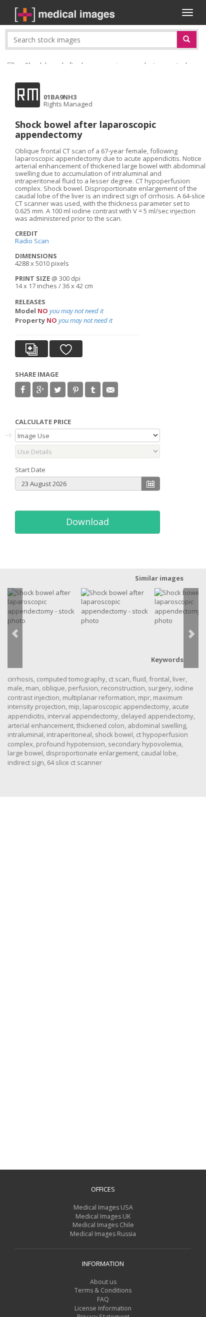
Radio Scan (32, 240)
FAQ (103, 1299)
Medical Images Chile (103, 1225)
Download (87, 522)
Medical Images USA (103, 1207)
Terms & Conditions (103, 1290)
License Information (103, 1308)
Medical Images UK (103, 1216)
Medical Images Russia (103, 1234)
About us (103, 1282)
